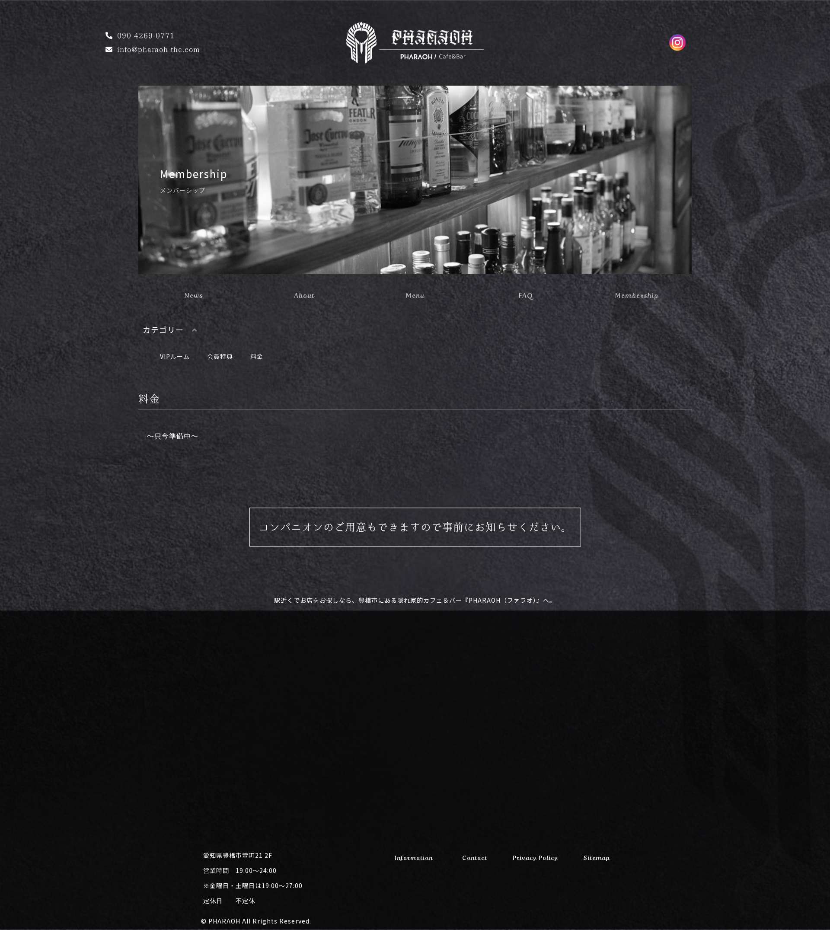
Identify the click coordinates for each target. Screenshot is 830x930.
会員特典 (220, 357)
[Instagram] (677, 43)
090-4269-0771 (146, 36)
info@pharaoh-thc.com (158, 50)
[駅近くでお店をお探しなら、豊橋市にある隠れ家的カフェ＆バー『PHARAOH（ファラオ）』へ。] (415, 58)
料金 (256, 357)
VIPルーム (175, 357)
